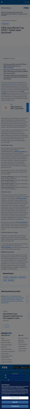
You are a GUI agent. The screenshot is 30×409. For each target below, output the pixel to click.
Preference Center (15, 397)
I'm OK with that (15, 406)
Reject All (15, 402)
